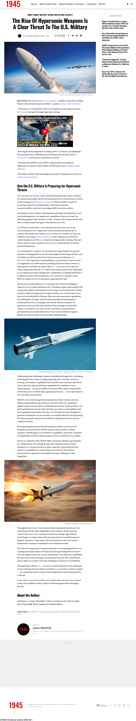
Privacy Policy (91, 3)
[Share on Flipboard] (77, 35)
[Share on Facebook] (68, 35)
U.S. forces (21, 112)
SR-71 (40, 566)
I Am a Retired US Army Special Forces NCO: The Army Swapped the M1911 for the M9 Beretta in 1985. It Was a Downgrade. (115, 36)
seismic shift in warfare (70, 104)
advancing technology (27, 177)
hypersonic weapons (47, 100)
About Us (34, 3)
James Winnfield (29, 36)
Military (77, 611)
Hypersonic (44, 611)
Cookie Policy (72, 704)
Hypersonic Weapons (68, 611)
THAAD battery (43, 237)
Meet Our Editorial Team (48, 3)
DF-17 (39, 611)
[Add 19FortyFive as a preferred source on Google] (60, 36)
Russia (19, 614)
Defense (34, 611)
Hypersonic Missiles (55, 611)
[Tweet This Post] (72, 35)
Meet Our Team (38, 704)
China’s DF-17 (23, 157)
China (29, 611)
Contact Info (46, 704)
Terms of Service (63, 704)
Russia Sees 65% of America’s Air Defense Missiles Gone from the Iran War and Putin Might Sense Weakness (114, 73)
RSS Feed (102, 3)
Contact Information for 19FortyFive (71, 3)
